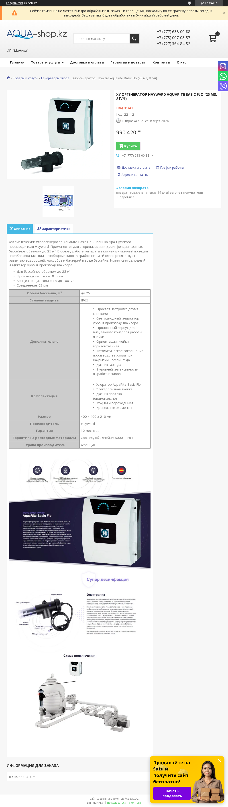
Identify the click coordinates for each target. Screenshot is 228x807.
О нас (181, 62)
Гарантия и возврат (128, 62)
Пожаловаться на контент (124, 803)
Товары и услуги (45, 62)
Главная (17, 62)
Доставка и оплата (87, 62)
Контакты (161, 62)
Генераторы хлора (55, 78)
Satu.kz (134, 799)
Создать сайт (14, 3)
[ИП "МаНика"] (37, 34)
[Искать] (134, 38)
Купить (130, 146)
